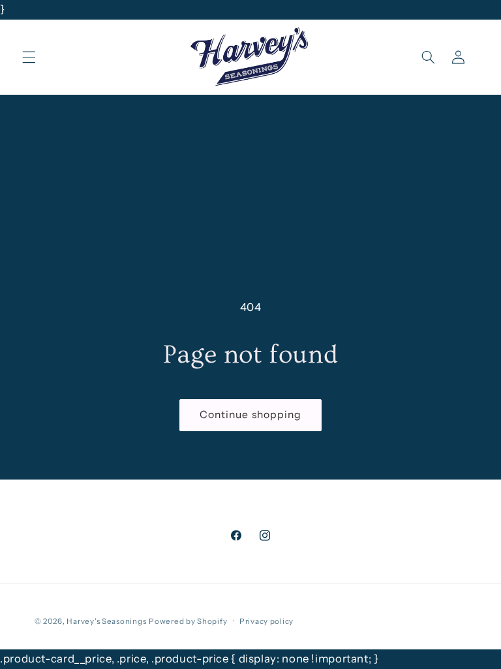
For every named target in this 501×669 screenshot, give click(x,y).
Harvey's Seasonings (106, 621)
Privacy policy (266, 621)
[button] (29, 57)
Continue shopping (250, 414)
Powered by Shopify (188, 621)
